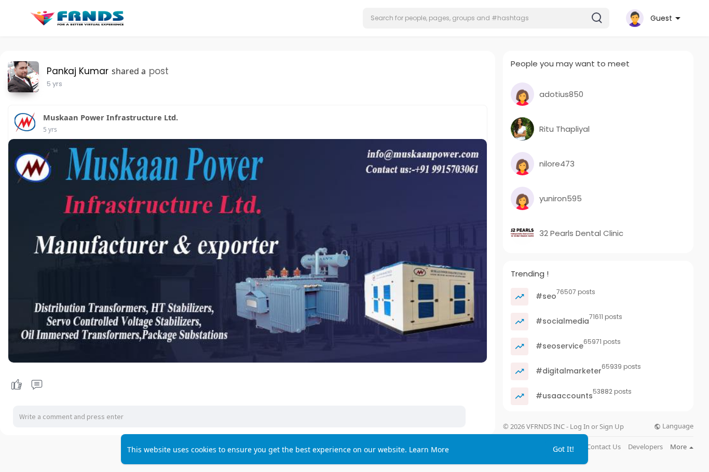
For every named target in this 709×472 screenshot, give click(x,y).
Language (677, 426)
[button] (486, 18)
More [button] (679, 446)
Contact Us (604, 446)
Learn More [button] (429, 449)
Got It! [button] (563, 449)
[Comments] (37, 385)
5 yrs (54, 84)
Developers (645, 446)
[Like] (26, 385)
